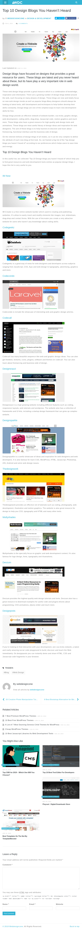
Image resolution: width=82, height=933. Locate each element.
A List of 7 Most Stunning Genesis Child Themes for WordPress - (37, 725)
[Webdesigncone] (17, 2)
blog (7, 672)
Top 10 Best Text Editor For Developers (58, 772)
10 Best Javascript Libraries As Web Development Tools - (34, 733)
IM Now (6, 176)
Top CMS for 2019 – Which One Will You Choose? (18, 774)
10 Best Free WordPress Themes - (24, 720)
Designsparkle (10, 420)
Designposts (9, 610)
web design (19, 672)
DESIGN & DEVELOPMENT (39, 18)
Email (32, 904)
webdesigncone (15, 18)
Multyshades (9, 517)
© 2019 (6, 926)
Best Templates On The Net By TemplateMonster (15, 837)
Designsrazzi (9, 368)
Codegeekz (8, 227)
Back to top (74, 926)
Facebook (72, 18)
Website (59, 904)
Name (6, 904)
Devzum (7, 562)
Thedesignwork (10, 469)
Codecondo (8, 276)
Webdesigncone (16, 926)
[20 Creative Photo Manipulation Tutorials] (4, 699)
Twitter (61, 18)
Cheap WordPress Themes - (21, 729)
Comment (7, 865)
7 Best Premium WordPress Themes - (25, 716)
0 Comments (23, 23)
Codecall (7, 317)
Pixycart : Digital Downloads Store (56, 804)
